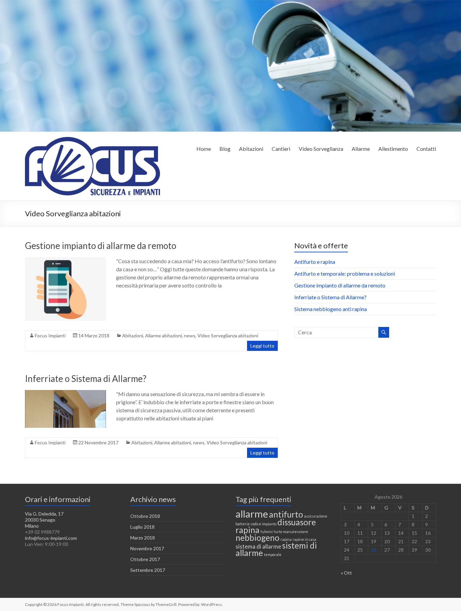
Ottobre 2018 (145, 516)
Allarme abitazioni (163, 335)
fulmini (267, 531)
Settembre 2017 (147, 570)
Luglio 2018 (142, 527)
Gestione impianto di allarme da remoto (100, 245)
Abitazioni (251, 148)
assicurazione (315, 516)
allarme (252, 514)
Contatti (426, 148)
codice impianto (263, 524)
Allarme (361, 148)
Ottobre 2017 (145, 559)
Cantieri (281, 148)
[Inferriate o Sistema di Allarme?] (65, 393)
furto (278, 531)
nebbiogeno (257, 538)
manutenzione (295, 531)
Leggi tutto (262, 346)
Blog (225, 148)
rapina (286, 539)
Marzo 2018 (142, 537)
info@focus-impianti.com (51, 538)
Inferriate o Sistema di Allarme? (85, 378)
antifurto (286, 514)
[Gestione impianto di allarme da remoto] (65, 260)
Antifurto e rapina (314, 261)
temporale (272, 554)
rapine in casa (304, 539)
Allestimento (393, 148)
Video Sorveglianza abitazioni (227, 335)
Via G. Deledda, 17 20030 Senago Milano (44, 520)
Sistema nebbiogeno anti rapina (330, 309)
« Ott (346, 573)
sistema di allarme (258, 546)
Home (203, 148)
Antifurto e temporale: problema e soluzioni (344, 273)
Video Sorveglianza (321, 148)
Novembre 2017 (147, 548)
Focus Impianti (50, 335)
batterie (243, 524)
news (189, 335)
